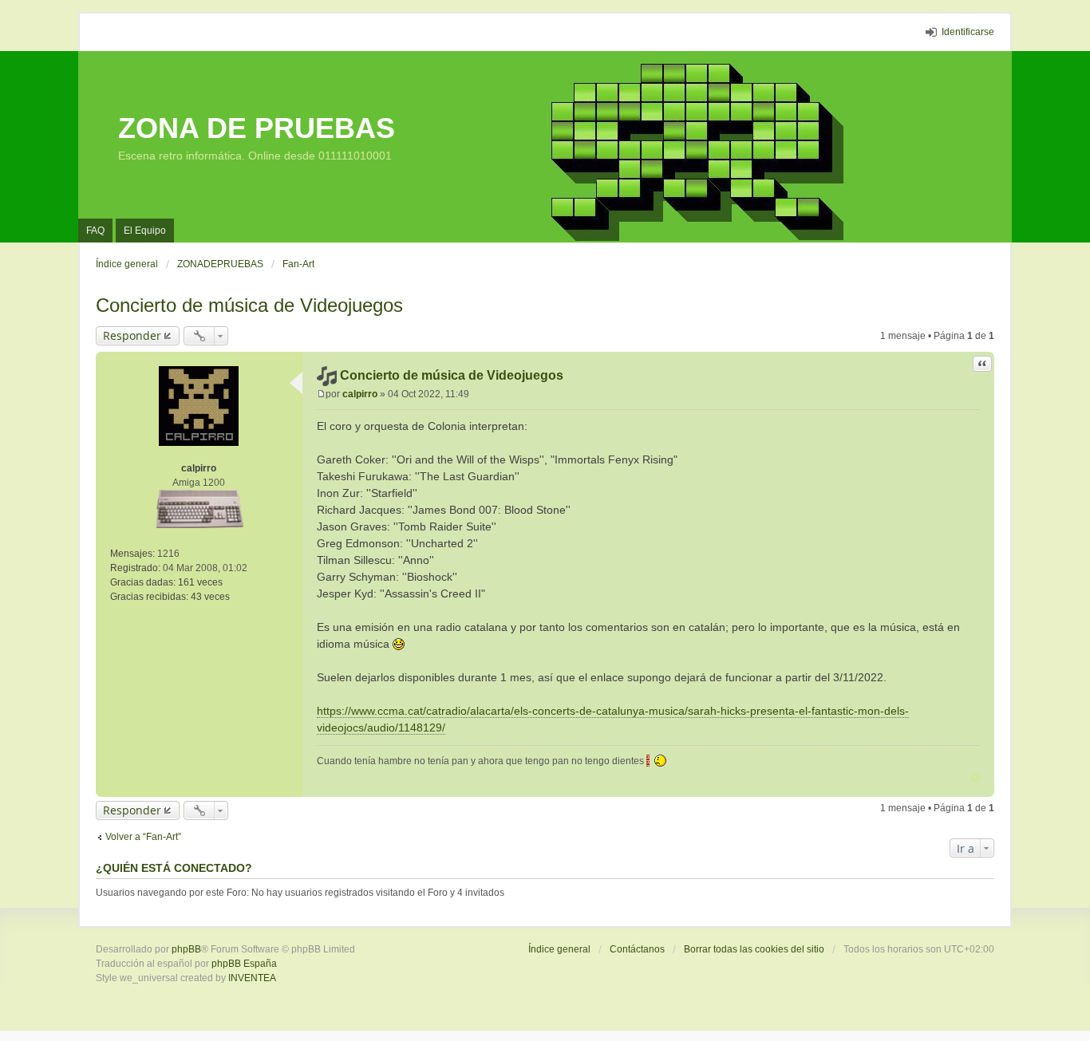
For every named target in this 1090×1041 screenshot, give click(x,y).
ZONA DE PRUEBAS (256, 128)
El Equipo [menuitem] (145, 230)
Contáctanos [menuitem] (637, 949)
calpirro (198, 468)
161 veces (200, 582)
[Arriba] (975, 777)
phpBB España (244, 963)
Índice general (559, 949)
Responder (132, 335)
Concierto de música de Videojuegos (249, 305)
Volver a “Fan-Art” (143, 836)
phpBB (186, 949)
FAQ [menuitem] (95, 230)
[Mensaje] (321, 394)
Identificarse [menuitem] (968, 31)
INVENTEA (252, 978)
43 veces (210, 596)
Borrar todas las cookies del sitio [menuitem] (754, 949)
